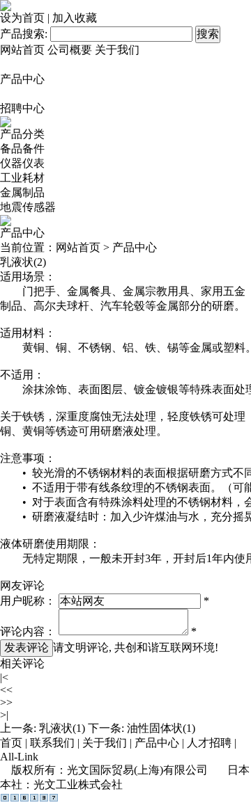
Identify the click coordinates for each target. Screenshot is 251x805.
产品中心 (22, 79)
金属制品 (22, 192)
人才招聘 (209, 743)
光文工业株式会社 (78, 784)
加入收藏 (74, 18)
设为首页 (22, 18)
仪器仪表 (22, 163)
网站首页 (22, 50)
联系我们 (52, 743)
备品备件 (22, 148)
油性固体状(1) (161, 728)
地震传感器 (28, 207)
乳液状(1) (62, 728)
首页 (11, 743)
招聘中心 (22, 108)
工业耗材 (22, 178)
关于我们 (117, 50)
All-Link (19, 757)
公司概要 (69, 50)
